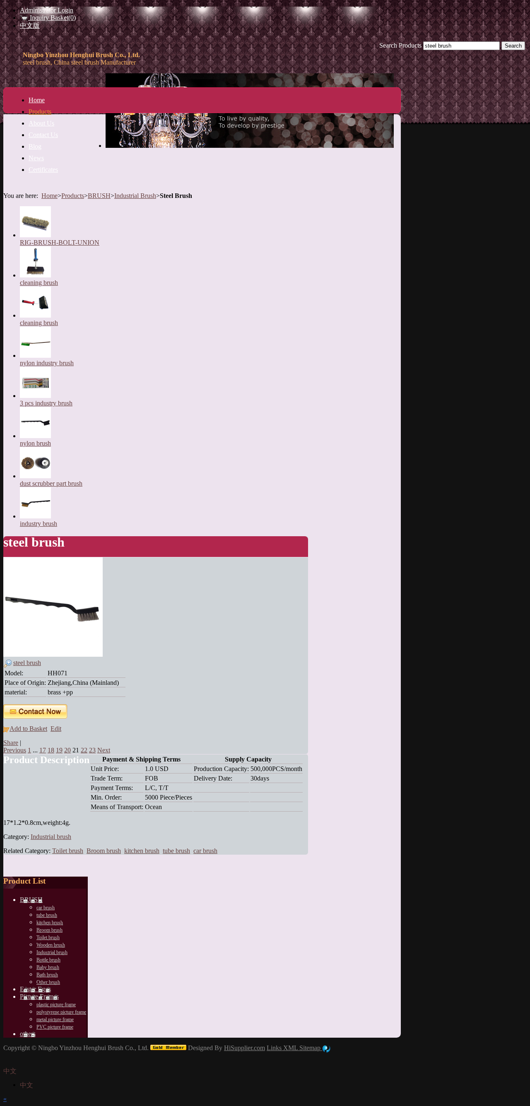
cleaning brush (39, 282)
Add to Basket (28, 728)
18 (51, 750)
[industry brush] (35, 516)
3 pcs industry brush (46, 403)
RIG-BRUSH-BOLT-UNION (59, 242)
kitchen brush (141, 850)
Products (72, 195)
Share (10, 742)
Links (275, 1047)
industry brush (38, 523)
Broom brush (104, 850)
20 (67, 750)
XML (291, 1047)
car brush (205, 850)
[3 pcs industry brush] (35, 395)
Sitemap (310, 1047)
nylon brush (35, 443)
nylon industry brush (47, 362)
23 (92, 750)
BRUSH (99, 195)
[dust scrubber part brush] (35, 476)
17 (42, 750)
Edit (56, 728)
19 (59, 750)
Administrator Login (46, 10)
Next (103, 750)
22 (84, 750)
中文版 (30, 25)
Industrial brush (51, 836)
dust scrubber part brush (51, 483)
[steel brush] (53, 654)
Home (49, 195)
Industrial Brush (135, 195)
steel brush (27, 662)
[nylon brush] (35, 435)
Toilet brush (67, 850)
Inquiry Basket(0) (52, 17)
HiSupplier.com (244, 1047)
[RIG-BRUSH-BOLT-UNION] (35, 235)
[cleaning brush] (35, 275)
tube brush (176, 850)
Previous (14, 750)
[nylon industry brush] (35, 355)
